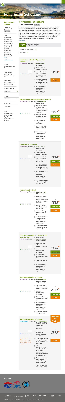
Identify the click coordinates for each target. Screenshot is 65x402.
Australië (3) (9, 47)
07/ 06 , (22, 342)
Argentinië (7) (9, 43)
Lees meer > (22, 40)
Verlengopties (56, 116)
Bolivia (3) (8, 52)
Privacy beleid (27, 396)
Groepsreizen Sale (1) (9, 67)
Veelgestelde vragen (42, 396)
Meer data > (23, 344)
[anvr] (8, 385)
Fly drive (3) (9, 74)
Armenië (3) (9, 45)
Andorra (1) (9, 41)
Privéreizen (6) (9, 84)
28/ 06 (29, 342)
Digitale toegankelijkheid (52, 396)
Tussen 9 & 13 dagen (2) (8, 116)
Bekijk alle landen (8, 60)
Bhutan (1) (8, 50)
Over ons (59, 396)
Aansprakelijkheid (18, 396)
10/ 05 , (25, 340)
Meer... (5, 57)
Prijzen (55, 80)
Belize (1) (8, 48)
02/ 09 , (22, 340)
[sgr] (17, 384)
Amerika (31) (9, 39)
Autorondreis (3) (10, 76)
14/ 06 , (25, 342)
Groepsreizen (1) (10, 82)
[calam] (26, 385)
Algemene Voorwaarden (8, 396)
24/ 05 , (29, 340)
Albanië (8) (8, 37)
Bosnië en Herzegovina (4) (8, 55)
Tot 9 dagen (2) (9, 113)
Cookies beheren (34, 396)
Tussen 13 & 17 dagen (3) (9, 119)
